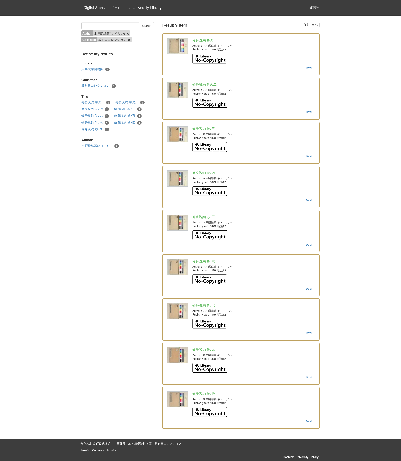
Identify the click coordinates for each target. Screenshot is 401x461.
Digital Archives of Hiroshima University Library (123, 7)
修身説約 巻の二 (129, 102)
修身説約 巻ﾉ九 (94, 115)
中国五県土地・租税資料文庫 (133, 443)
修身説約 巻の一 (95, 102)
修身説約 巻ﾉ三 (127, 108)
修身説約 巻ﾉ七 (94, 108)
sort (314, 24)
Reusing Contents (92, 450)
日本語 (314, 7)
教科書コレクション (97, 85)
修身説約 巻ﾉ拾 (94, 129)
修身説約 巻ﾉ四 (127, 122)
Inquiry (111, 450)
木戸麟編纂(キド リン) (99, 145)
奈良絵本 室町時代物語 (95, 443)
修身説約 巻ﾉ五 (127, 115)
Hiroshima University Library (300, 457)
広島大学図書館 (94, 69)
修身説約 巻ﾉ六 (94, 122)
